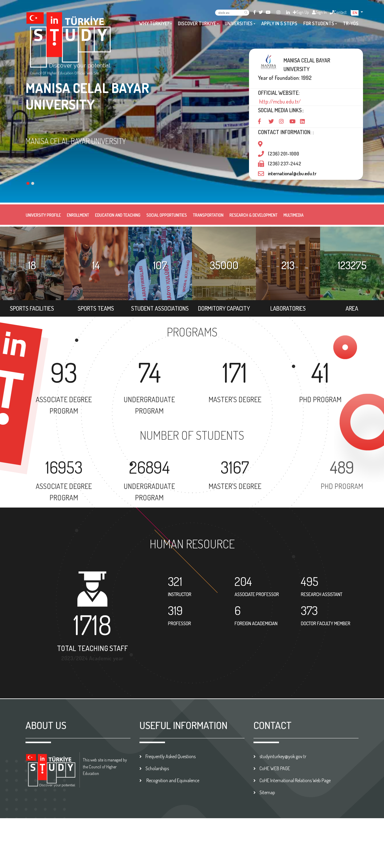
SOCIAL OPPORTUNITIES (166, 215)
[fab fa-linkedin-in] (288, 12)
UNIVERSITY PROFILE (43, 215)
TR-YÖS (350, 23)
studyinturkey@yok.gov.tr (283, 756)
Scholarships (157, 768)
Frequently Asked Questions (171, 756)
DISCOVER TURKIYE (197, 23)
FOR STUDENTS (318, 23)
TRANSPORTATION (208, 215)
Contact (340, 12)
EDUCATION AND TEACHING (117, 215)
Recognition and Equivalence (172, 780)
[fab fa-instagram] (278, 12)
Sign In (321, 12)
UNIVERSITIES (239, 23)
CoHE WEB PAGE (275, 768)
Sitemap (267, 792)
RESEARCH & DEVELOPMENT (254, 215)
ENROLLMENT (78, 215)
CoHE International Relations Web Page (295, 780)
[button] (357, 12)
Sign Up (302, 12)
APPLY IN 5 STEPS (279, 23)
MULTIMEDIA (294, 215)
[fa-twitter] (260, 12)
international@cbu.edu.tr (292, 173)
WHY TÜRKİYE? (154, 23)
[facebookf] (254, 12)
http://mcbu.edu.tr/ (279, 101)
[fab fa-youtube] (268, 12)
